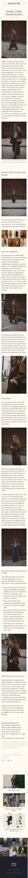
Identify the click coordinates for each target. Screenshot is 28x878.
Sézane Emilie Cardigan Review (11, 725)
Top (3, 160)
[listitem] (4, 842)
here (6, 579)
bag (9, 162)
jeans (19, 160)
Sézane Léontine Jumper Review (11, 727)
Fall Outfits (6, 754)
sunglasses (23, 162)
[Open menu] (4, 3)
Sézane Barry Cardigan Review (10, 732)
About (10, 869)
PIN (23, 55)
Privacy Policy (18, 872)
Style (4, 757)
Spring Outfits (16, 754)
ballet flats (4, 162)
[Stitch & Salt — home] (14, 3)
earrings (18, 162)
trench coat (14, 160)
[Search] (24, 3)
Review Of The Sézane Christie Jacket (12, 738)
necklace (13, 162)
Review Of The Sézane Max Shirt (11, 729)
